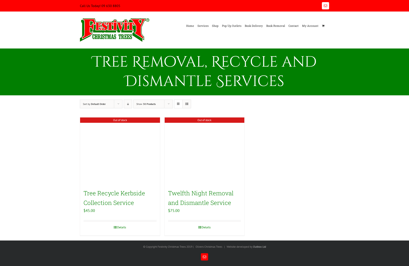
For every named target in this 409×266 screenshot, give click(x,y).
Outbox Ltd (259, 247)
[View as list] (187, 104)
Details (121, 227)
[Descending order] (128, 104)
